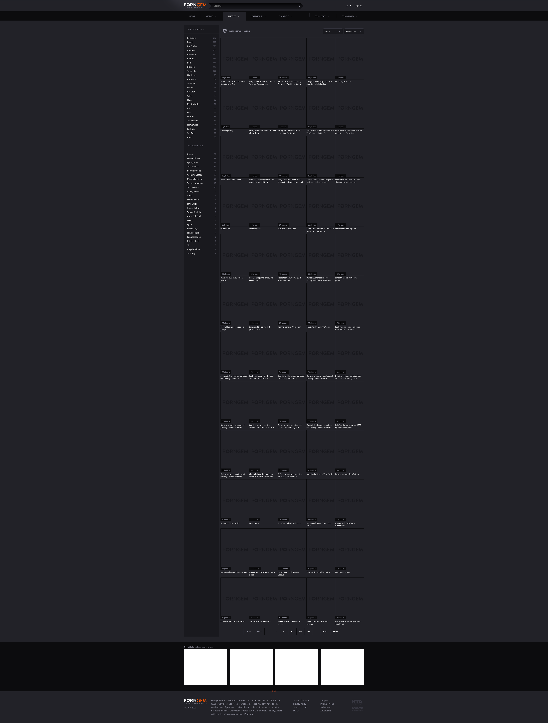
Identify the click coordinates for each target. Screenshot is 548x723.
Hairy (201, 100)
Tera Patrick (201, 166)
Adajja (201, 195)
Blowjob (201, 66)
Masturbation (201, 104)
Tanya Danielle (201, 212)
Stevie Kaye (201, 228)
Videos (209, 16)
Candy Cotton (201, 208)
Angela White (201, 249)
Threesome (201, 120)
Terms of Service (301, 700)
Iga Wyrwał (201, 162)
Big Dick (201, 91)
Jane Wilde (201, 203)
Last (325, 631)
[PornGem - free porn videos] (195, 6)
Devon (201, 220)
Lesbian (201, 129)
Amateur (201, 50)
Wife (201, 95)
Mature (201, 116)
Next (335, 631)
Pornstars (320, 16)
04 (300, 631)
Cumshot (201, 79)
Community (348, 16)
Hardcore (201, 75)
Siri (201, 245)
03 (292, 631)
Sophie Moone (201, 170)
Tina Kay (201, 253)
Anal (201, 137)
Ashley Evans (201, 191)
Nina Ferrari (201, 232)
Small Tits (201, 83)
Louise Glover (201, 158)
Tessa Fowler (201, 187)
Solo (201, 62)
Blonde (201, 58)
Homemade (201, 124)
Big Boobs (201, 46)
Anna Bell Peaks (201, 216)
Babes (201, 42)
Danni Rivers (201, 199)
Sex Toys (201, 133)
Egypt (201, 224)
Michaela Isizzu (201, 179)
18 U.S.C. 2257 (300, 707)
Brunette (201, 54)
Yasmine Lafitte (201, 174)
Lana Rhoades (201, 237)
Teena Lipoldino (201, 183)
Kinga (201, 154)
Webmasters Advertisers (326, 709)
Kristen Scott (201, 241)
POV (201, 112)
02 (284, 631)
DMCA (296, 710)
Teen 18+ (201, 71)
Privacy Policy (299, 703)
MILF (201, 108)
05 (309, 631)
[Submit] (299, 6)
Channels (284, 16)
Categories (257, 16)
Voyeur (201, 87)
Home (192, 16)
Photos (232, 16)
